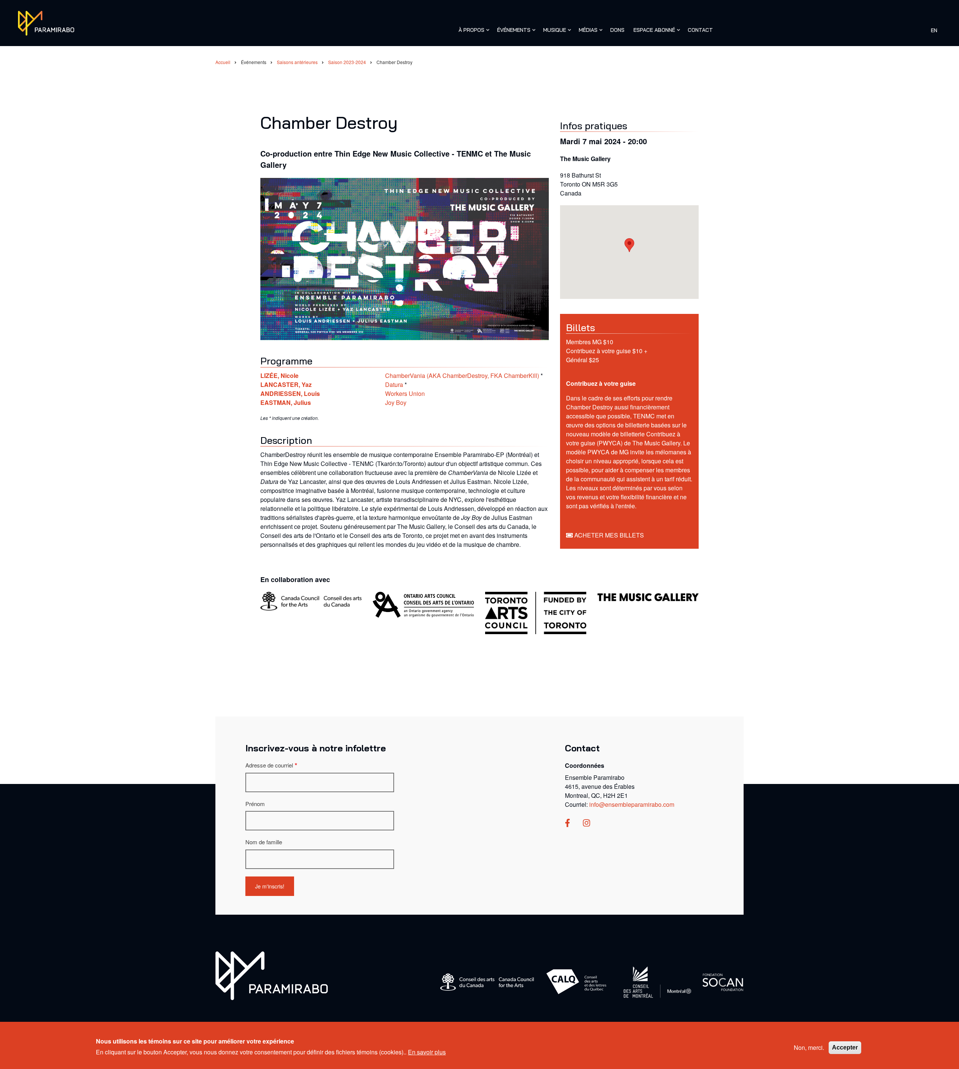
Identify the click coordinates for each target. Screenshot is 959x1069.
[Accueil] (46, 22)
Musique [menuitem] (552, 33)
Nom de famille (263, 842)
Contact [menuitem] (700, 30)
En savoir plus (427, 1051)
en (934, 30)
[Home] (271, 974)
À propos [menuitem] (469, 33)
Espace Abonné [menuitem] (652, 33)
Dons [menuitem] (617, 30)
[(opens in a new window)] (567, 823)
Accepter (845, 1047)
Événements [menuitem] (511, 33)
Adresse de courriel (269, 765)
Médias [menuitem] (586, 33)
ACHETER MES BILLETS (609, 535)
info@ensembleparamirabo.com (631, 804)
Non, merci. (809, 1047)
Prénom (255, 804)
